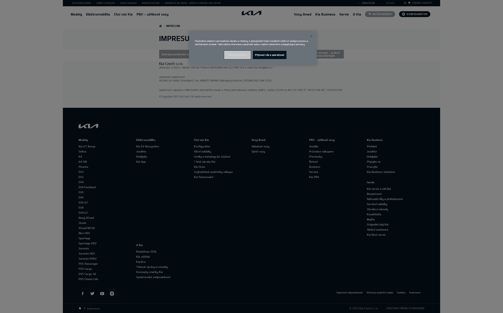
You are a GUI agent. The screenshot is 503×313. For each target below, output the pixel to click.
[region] (253, 48)
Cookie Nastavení (237, 55)
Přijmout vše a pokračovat (269, 55)
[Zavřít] (311, 36)
